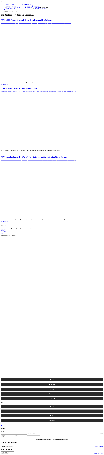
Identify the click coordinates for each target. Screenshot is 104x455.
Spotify (52, 389)
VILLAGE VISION (10, 4)
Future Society (34, 23)
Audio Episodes (55, 23)
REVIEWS (29, 7)
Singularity (59, 160)
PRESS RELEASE (10, 8)
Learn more (3, 229)
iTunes (52, 379)
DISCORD (37, 7)
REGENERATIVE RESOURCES (14, 7)
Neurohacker (67, 23)
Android (53, 398)
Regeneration (48, 23)
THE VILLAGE (27, 4)
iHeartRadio (52, 394)
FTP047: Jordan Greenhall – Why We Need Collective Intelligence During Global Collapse (34, 157)
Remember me (5, 446)
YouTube (53, 384)
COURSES (44, 8)
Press (2, 233)
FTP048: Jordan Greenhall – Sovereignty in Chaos (19, 88)
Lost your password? (98, 446)
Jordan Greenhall (61, 23)
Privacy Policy (4, 231)
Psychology (43, 23)
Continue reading (4, 84)
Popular (71, 91)
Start (53, 415)
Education (29, 23)
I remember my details (98, 453)
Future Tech (40, 160)
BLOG (28, 6)
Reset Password (4, 453)
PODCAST (36, 6)
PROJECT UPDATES (11, 6)
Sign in (10, 446)
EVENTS (37, 8)
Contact (2, 230)
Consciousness (24, 23)
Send (102, 433)
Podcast (39, 23)
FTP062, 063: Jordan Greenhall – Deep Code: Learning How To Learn (26, 20)
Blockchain (24, 91)
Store (53, 411)
